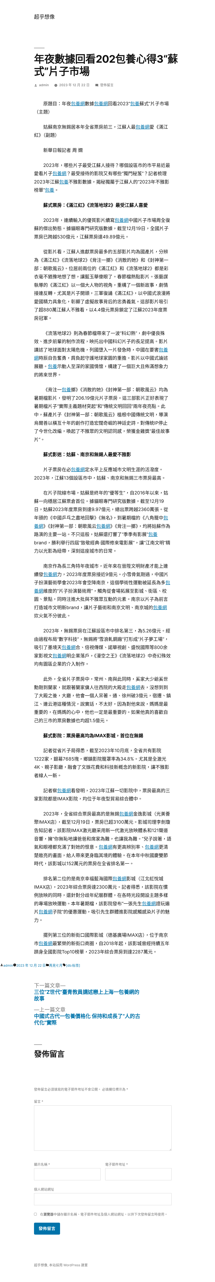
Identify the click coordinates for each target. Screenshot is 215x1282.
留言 (38, 1102)
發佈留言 (107, 85)
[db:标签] (73, 965)
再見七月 (56, 965)
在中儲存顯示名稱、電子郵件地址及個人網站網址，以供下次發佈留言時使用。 (104, 1214)
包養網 (78, 103)
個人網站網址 (44, 1189)
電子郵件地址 (116, 1164)
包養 (134, 103)
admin (44, 85)
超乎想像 (44, 17)
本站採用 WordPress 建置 (68, 1265)
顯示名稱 (42, 1164)
